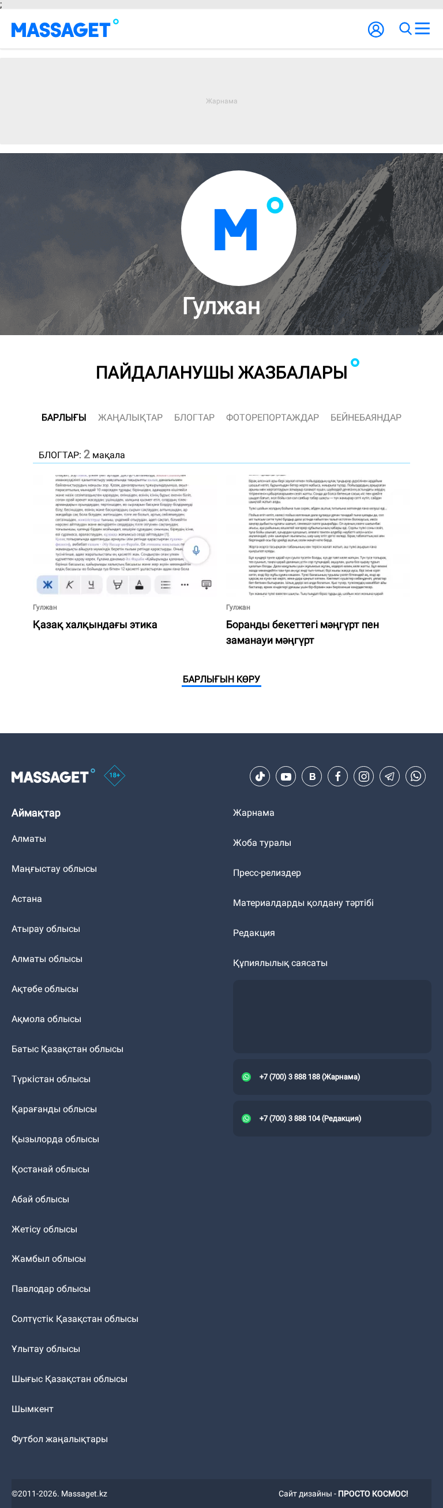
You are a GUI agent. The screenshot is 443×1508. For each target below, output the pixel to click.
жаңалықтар (130, 417)
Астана (27, 898)
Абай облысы (40, 1199)
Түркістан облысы (51, 1079)
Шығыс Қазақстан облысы (69, 1378)
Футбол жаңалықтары (60, 1438)
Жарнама (254, 812)
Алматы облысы (47, 958)
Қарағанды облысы (54, 1109)
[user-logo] (376, 35)
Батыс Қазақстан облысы (67, 1048)
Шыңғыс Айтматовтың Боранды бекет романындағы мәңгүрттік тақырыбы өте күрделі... (314, 489)
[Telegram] (390, 776)
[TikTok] (260, 776)
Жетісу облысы (44, 1229)
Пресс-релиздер (267, 872)
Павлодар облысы (51, 1288)
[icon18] (115, 776)
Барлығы (64, 417)
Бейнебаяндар (366, 417)
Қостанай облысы (50, 1169)
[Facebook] (338, 776)
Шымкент (33, 1408)
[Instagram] (364, 776)
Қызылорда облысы (55, 1139)
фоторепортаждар (272, 417)
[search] (405, 29)
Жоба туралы (262, 842)
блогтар (194, 417)
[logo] (65, 28)
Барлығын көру (221, 679)
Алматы (29, 838)
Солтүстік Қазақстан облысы (75, 1318)
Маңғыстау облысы (54, 868)
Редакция (254, 932)
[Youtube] (286, 776)
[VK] (312, 776)
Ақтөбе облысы (45, 988)
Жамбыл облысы (49, 1258)
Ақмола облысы (46, 1018)
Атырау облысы (46, 928)
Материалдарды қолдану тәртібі (303, 902)
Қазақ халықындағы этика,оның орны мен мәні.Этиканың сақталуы (116, 484)
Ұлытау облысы (46, 1348)
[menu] (422, 29)
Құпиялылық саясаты (280, 962)
